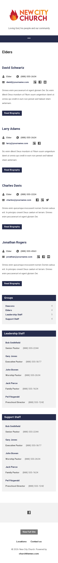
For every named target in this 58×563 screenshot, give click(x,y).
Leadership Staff (13, 314)
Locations (21, 541)
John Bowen (11, 369)
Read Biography (12, 113)
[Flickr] (45, 82)
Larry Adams (11, 129)
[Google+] (35, 82)
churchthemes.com (29, 553)
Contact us (36, 541)
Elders (8, 310)
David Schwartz (13, 67)
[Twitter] (47, 199)
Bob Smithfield (12, 342)
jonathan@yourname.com (19, 257)
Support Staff (12, 319)
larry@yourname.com (17, 143)
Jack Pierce (11, 383)
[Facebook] (40, 82)
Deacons (9, 306)
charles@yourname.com (18, 200)
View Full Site (29, 532)
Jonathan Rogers (14, 242)
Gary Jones (11, 356)
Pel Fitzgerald (12, 397)
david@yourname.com (17, 82)
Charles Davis (12, 185)
